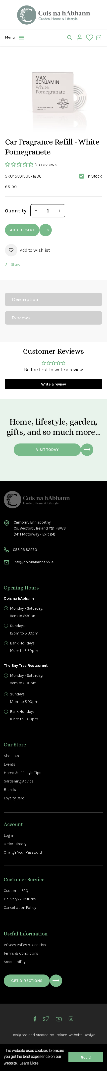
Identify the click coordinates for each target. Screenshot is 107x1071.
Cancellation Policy (20, 907)
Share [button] (15, 264)
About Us (11, 755)
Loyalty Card (14, 798)
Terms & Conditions (21, 953)
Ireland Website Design (75, 1034)
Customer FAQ (16, 890)
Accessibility (14, 961)
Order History (15, 843)
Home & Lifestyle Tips (22, 772)
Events (9, 764)
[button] (8, 37)
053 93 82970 (25, 549)
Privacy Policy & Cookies (25, 944)
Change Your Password (23, 852)
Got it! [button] (86, 1057)
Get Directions (27, 980)
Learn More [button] (29, 1063)
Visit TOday (47, 449)
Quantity (15, 211)
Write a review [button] (53, 384)
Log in (9, 835)
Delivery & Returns (20, 899)
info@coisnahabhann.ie (33, 562)
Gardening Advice (19, 781)
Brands (10, 789)
